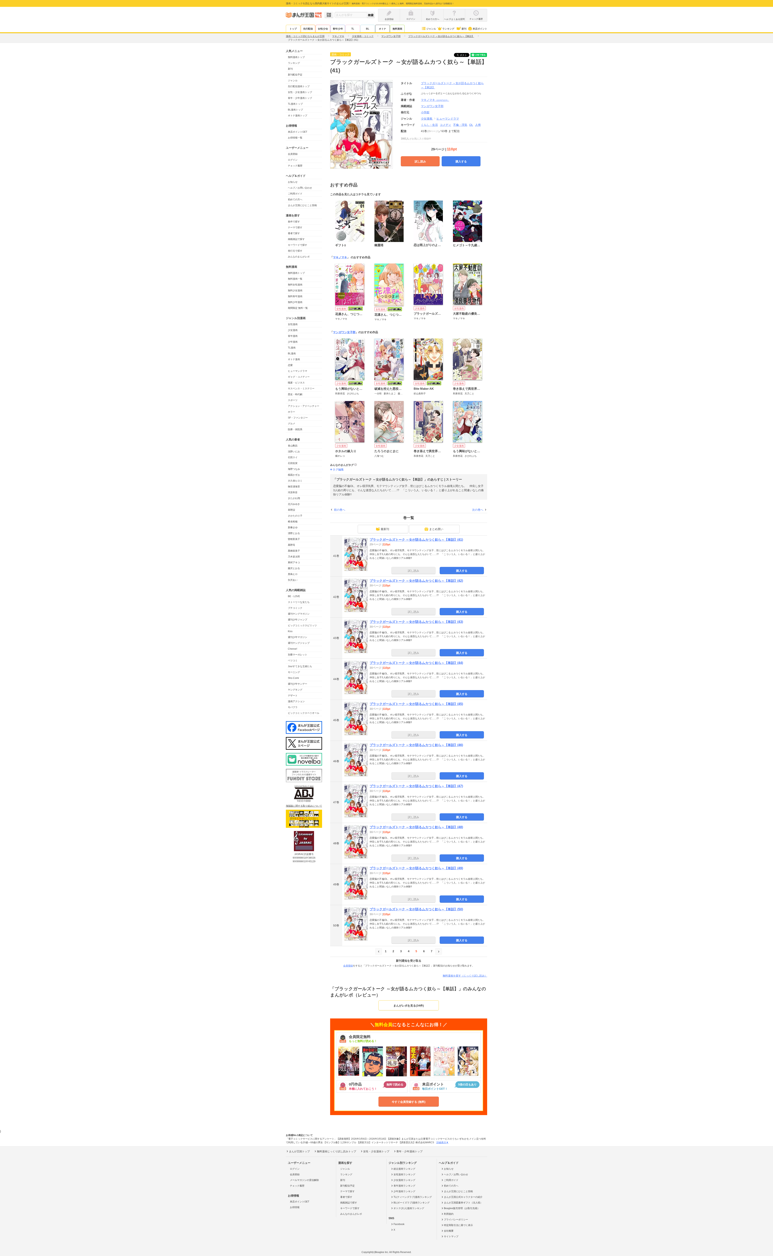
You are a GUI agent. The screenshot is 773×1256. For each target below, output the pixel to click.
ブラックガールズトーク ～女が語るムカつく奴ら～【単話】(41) (416, 539)
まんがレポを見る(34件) (408, 1005)
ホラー (291, 411)
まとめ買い (436, 529)
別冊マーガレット (297, 654)
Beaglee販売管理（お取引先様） (462, 1208)
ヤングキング (295, 689)
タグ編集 (338, 469)
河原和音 (293, 492)
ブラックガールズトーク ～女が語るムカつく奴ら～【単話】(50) (416, 909)
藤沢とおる (294, 568)
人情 (478, 124)
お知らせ (293, 182)
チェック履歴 (295, 165)
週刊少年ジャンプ (297, 619)
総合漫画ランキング (404, 1168)
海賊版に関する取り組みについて (304, 805)
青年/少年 (338, 28)
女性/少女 (323, 28)
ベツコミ (293, 660)
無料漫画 (397, 28)
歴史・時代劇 (295, 394)
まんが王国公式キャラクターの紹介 (463, 1197)
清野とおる (294, 533)
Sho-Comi (293, 678)
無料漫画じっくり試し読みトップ (336, 1151)
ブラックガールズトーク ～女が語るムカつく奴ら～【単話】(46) (416, 745)
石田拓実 (293, 463)
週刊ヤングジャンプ (299, 643)
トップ (293, 28)
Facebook (399, 1224)
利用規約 (449, 1214)
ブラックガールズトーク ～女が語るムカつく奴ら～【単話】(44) (416, 663)
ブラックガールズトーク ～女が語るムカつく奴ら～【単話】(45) (416, 704)
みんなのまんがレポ (299, 256)
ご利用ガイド (295, 193)
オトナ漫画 (294, 359)
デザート (293, 695)
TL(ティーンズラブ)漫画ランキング (413, 1197)
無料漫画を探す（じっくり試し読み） (465, 975)
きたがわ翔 (294, 498)
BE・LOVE (294, 596)
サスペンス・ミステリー (301, 388)
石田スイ (293, 457)
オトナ (382, 28)
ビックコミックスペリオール (303, 713)
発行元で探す (295, 250)
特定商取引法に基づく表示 (458, 1225)
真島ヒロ (293, 574)
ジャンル (431, 28)
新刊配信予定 (295, 74)
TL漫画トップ (295, 103)
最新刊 (385, 529)
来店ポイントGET (297, 131)
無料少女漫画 (295, 290)
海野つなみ (294, 469)
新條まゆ (293, 527)
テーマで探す (295, 227)
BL (367, 28)
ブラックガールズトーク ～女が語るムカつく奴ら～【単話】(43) (416, 621)
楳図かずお (294, 474)
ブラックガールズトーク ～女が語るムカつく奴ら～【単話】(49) (416, 868)
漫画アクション (296, 701)
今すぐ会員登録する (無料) (409, 1101)
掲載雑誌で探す (296, 239)
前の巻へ (339, 509)
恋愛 (290, 365)
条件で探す (294, 221)
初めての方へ (295, 199)
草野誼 (291, 510)
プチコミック (295, 608)
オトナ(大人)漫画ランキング (409, 1208)
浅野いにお (294, 451)
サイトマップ (451, 1236)
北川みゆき (294, 504)
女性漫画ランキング (404, 1174)
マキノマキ (435, 99)
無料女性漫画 (295, 284)
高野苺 (291, 545)
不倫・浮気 (460, 124)
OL (471, 124)
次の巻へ (477, 509)
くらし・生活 (429, 124)
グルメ (291, 423)
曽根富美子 (294, 539)
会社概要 (449, 1230)
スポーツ (293, 400)
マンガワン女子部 (344, 332)
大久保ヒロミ (295, 480)
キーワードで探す (297, 245)
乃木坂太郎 (294, 556)
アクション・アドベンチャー (303, 406)
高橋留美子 (294, 550)
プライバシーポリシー (456, 1219)
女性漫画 (293, 324)
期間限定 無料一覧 (298, 308)
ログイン (293, 159)
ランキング (448, 28)
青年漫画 (293, 336)
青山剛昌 (293, 445)
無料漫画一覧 (295, 278)
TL (352, 28)
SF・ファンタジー (298, 417)
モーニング (294, 672)
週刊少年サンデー (297, 683)
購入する (461, 161)
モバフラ (293, 707)
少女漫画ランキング (404, 1180)
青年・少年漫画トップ (300, 98)
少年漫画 (293, 341)
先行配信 (308, 28)
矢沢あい (293, 580)
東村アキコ (294, 562)
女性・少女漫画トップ (300, 92)
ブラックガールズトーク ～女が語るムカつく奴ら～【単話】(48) (416, 827)
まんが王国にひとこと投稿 (302, 205)
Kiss (290, 631)
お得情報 (295, 1207)
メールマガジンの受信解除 (304, 1180)
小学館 (425, 112)
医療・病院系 (295, 429)
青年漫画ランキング (404, 1185)
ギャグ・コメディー (299, 376)
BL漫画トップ (295, 109)
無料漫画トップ (296, 57)
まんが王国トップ (299, 1151)
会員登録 (293, 154)
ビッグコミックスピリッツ (302, 625)
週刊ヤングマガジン (299, 613)
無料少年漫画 (295, 302)
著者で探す (294, 233)
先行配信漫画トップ (299, 86)
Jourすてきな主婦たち (300, 666)
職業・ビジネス (296, 382)
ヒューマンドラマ (297, 371)
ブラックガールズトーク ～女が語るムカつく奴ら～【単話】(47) (416, 786)
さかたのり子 (295, 515)
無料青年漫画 (295, 296)
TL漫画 (292, 347)
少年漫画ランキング (404, 1191)
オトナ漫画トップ (297, 115)
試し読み (420, 161)
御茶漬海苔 (294, 486)
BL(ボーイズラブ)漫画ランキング (412, 1202)
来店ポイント (480, 28)
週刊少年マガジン (297, 637)
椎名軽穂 (293, 521)
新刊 (464, 28)
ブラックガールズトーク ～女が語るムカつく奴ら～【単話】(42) (416, 580)
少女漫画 (293, 330)
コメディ (445, 124)
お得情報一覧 (295, 137)
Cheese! (292, 648)
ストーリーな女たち (299, 602)
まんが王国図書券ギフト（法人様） (463, 1202)
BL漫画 (292, 353)
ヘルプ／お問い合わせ (300, 187)
